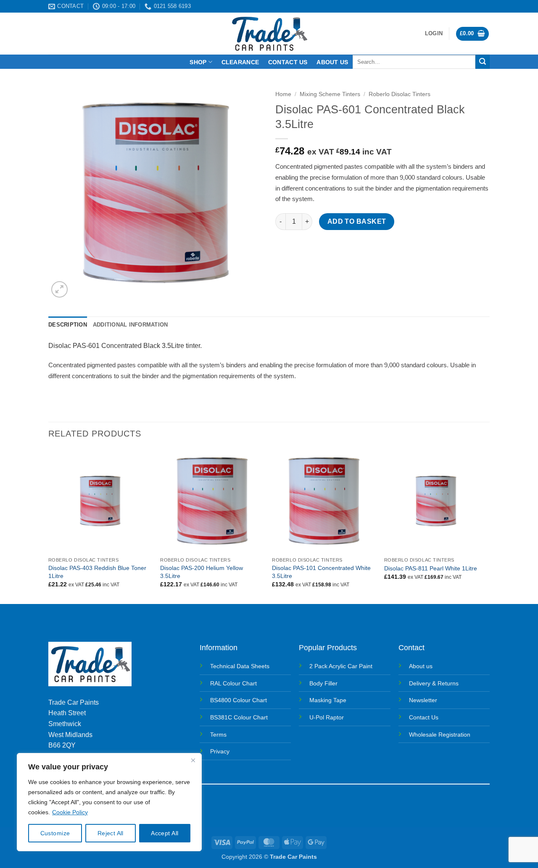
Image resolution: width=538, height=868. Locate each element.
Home (283, 94)
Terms (218, 734)
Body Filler (323, 683)
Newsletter (423, 700)
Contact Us (423, 717)
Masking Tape (327, 700)
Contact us (288, 62)
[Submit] (482, 62)
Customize (55, 833)
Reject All (111, 833)
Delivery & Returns (434, 683)
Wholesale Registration (439, 734)
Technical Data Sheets (239, 666)
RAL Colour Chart (233, 683)
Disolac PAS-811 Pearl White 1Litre (430, 568)
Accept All (164, 833)
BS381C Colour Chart (239, 717)
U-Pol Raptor (326, 717)
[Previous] (48, 525)
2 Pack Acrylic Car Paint (340, 666)
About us (332, 62)
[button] (434, 33)
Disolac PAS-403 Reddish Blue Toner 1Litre (97, 572)
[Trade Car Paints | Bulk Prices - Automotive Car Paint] (269, 34)
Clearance (240, 62)
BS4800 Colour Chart (238, 700)
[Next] (487, 525)
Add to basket (356, 221)
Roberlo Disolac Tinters (399, 94)
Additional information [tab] (130, 325)
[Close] (193, 760)
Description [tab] (67, 325)
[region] (109, 802)
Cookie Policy (70, 812)
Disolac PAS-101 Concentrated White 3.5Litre (321, 572)
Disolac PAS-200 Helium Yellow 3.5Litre (201, 572)
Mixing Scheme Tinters (330, 94)
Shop (198, 62)
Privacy (219, 751)
